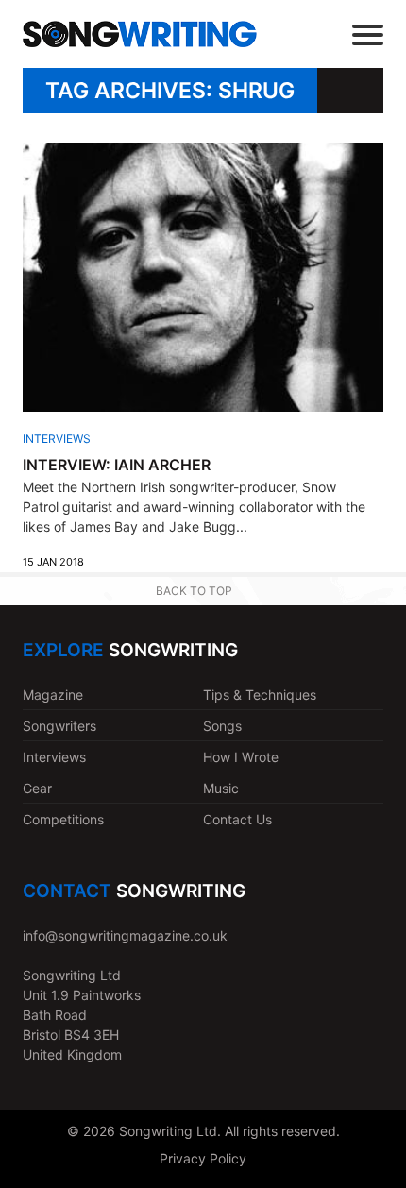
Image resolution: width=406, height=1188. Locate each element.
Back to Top (194, 591)
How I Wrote (241, 757)
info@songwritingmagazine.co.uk (125, 935)
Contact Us (237, 819)
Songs (222, 726)
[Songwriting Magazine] (140, 34)
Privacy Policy (203, 1158)
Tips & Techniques (259, 695)
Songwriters (59, 726)
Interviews (57, 439)
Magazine (53, 695)
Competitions (63, 819)
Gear (37, 788)
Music (221, 788)
